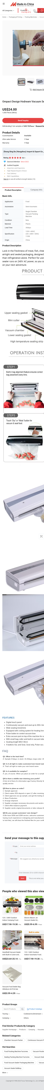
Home (4, 17)
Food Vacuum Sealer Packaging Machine (19, 1062)
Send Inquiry (23, 120)
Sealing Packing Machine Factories (16, 1057)
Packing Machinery (31, 17)
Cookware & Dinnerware (32, 1014)
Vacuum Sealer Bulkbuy (12, 1068)
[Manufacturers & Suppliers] (22, 4)
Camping (5, 1018)
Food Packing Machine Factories (16, 1051)
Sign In (6, 179)
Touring (5, 1014)
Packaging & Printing (15, 17)
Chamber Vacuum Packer (13, 1040)
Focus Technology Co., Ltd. (29, 1081)
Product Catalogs (35, 1009)
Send (22, 878)
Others (26, 1018)
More (4, 1072)
